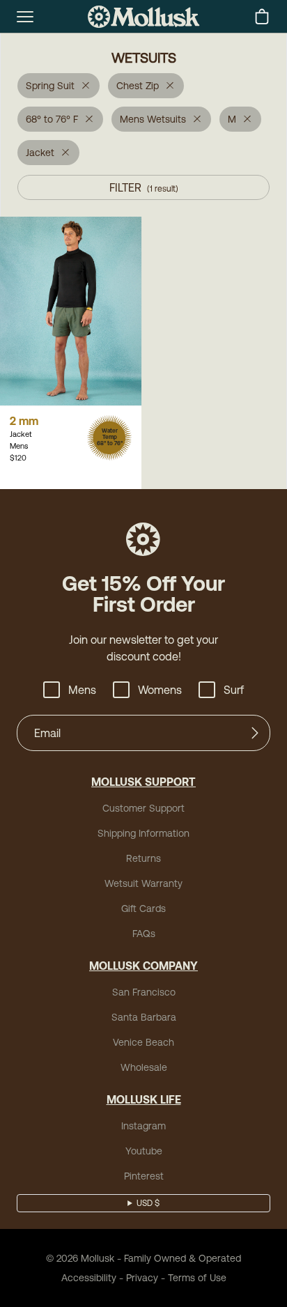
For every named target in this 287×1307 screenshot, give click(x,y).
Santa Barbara (143, 1017)
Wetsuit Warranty (143, 883)
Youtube (143, 1151)
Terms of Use (197, 1277)
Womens (160, 689)
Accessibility (88, 1277)
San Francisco (144, 992)
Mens (82, 689)
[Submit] (255, 733)
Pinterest (144, 1176)
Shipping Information (143, 833)
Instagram (143, 1125)
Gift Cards (143, 908)
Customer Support (143, 808)
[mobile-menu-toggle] (25, 17)
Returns (143, 858)
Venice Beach (143, 1042)
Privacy (142, 1277)
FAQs (143, 933)
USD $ (148, 1203)
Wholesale (144, 1067)
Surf (234, 689)
